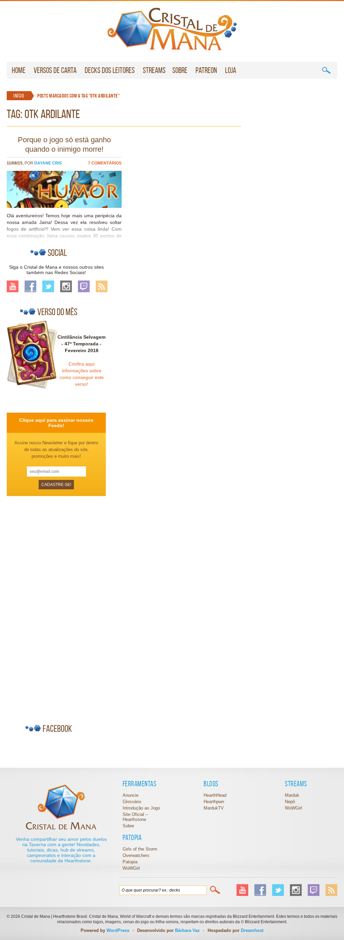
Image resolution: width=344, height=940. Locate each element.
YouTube (12, 286)
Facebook (30, 286)
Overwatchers (136, 855)
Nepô (290, 801)
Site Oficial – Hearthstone (135, 817)
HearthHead (215, 795)
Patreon (206, 70)
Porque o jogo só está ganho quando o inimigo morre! (64, 144)
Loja (230, 70)
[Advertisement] (57, 607)
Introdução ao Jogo (141, 808)
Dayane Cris (48, 163)
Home (19, 70)
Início (18, 96)
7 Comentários (105, 163)
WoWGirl (172, 29)
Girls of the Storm (140, 849)
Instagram (66, 286)
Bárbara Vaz (187, 930)
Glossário (132, 801)
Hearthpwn (214, 801)
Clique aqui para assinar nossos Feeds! (56, 422)
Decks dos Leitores (110, 70)
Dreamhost (252, 930)
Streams (154, 70)
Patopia (130, 861)
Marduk (292, 795)
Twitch (84, 286)
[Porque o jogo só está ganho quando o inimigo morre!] (64, 206)
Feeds (102, 286)
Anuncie (130, 795)
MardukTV (214, 808)
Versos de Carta (55, 70)
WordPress (117, 930)
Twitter (48, 286)
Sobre (179, 70)
